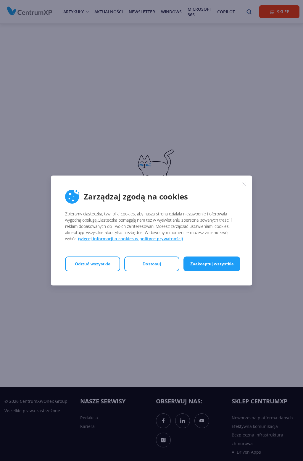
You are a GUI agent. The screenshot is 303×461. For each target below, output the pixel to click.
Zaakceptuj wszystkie (212, 264)
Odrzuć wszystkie (92, 264)
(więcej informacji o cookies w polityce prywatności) (130, 238)
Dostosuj (152, 264)
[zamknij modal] (244, 184)
